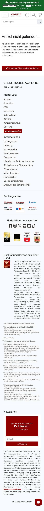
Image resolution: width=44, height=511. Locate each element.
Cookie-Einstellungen (13, 181)
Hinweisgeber (10, 177)
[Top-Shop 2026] (27, 237)
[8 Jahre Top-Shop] (37, 237)
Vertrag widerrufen (13, 131)
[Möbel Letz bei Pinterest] (24, 225)
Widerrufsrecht (10, 169)
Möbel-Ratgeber (11, 173)
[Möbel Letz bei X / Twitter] (20, 225)
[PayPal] (34, 203)
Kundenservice (10, 149)
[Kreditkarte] (22, 209)
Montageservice (11, 153)
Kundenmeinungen (12, 123)
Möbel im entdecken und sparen (22, 5)
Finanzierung (9, 157)
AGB (6, 107)
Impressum (9, 111)
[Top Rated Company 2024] (17, 237)
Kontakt (7, 99)
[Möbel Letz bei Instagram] (15, 225)
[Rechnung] (34, 209)
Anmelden (8, 103)
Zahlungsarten (10, 141)
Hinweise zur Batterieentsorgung (19, 161)
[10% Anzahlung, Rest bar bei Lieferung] (22, 203)
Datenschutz (9, 115)
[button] (27, 15)
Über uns (8, 127)
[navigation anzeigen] (5, 15)
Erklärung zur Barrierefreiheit (17, 185)
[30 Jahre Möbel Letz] (7, 264)
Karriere (7, 119)
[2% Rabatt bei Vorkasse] (10, 203)
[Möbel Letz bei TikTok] (33, 225)
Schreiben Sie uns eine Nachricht (23, 68)
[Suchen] (39, 21)
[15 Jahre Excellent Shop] (7, 237)
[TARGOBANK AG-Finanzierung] (10, 209)
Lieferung (8, 145)
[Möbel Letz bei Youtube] (29, 225)
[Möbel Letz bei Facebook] (10, 225)
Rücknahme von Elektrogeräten (18, 165)
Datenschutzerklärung (12, 489)
